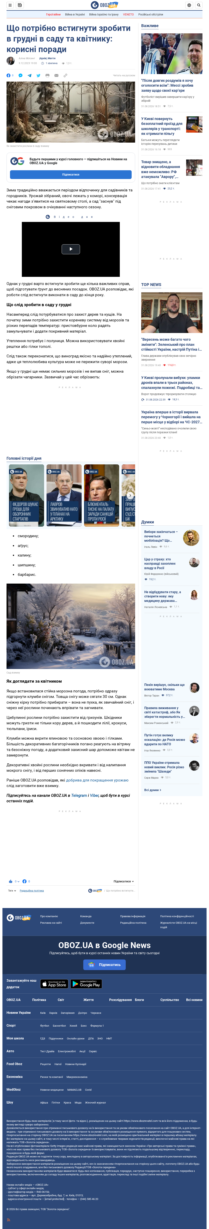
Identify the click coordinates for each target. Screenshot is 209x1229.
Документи (87, 922)
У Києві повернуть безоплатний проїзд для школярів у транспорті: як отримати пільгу (161, 126)
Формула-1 (97, 1025)
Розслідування (120, 1000)
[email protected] (54, 1199)
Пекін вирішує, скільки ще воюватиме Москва (164, 687)
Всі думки (151, 790)
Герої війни (53, 14)
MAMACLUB (74, 1089)
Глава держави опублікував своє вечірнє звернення (168, 357)
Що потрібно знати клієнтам (160, 183)
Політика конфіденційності (177, 916)
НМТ (109, 1038)
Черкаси (96, 1012)
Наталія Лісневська (155, 607)
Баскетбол (59, 1025)
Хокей (73, 1025)
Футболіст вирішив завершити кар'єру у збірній (167, 98)
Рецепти (45, 1064)
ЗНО (100, 1038)
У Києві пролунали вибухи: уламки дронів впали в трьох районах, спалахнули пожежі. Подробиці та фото (170, 382)
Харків (53, 1012)
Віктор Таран (151, 695)
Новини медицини (52, 1089)
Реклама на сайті (51, 922)
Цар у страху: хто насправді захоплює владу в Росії (160, 563)
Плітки (56, 1102)
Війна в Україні (75, 14)
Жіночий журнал (95, 1102)
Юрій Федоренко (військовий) (161, 574)
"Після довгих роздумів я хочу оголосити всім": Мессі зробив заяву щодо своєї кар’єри (167, 85)
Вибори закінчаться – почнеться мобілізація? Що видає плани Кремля (161, 536)
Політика (39, 1000)
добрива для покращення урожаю (97, 780)
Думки (147, 522)
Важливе (150, 25)
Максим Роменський (156, 723)
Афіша (44, 1102)
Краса (67, 1102)
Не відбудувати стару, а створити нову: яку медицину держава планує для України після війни (163, 596)
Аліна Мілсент (27, 58)
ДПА (91, 1038)
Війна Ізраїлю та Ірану (104, 14)
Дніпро (82, 1012)
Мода (78, 1102)
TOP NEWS (151, 284)
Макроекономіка (77, 1076)
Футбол (44, 1025)
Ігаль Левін (150, 547)
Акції (82, 1051)
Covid (88, 1089)
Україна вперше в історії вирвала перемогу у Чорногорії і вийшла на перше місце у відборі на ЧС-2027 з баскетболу (171, 417)
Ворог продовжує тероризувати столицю (168, 394)
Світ (61, 1000)
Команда (85, 916)
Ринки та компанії (51, 1076)
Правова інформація (132, 916)
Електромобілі (67, 1051)
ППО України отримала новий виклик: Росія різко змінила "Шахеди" (164, 767)
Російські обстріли (150, 14)
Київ (43, 1012)
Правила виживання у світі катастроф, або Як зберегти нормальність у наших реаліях (163, 712)
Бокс (84, 1025)
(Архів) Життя (47, 58)
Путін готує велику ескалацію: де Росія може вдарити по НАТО (164, 739)
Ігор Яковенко (152, 750)
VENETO (128, 14)
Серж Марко (151, 777)
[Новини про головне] (95, 891)
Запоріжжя (67, 1012)
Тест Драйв (47, 1051)
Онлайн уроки (75, 1038)
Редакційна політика (32, 890)
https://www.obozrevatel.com (141, 1120)
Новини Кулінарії (75, 1064)
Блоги (139, 1000)
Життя (88, 1000)
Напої (57, 1064)
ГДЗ (42, 1038)
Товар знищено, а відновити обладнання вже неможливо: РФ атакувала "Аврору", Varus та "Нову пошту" (160, 169)
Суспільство (169, 1000)
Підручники (56, 1038)
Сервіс (93, 1051)
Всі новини (194, 1000)
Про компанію (49, 916)
